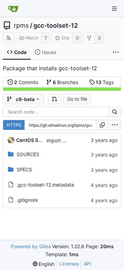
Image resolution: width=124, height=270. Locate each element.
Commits (26, 82)
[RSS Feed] (8, 38)
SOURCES (28, 154)
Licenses (69, 264)
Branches (65, 82)
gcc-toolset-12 (55, 25)
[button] (54, 99)
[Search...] (114, 112)
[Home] (13, 8)
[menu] (114, 125)
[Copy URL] (102, 125)
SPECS (24, 169)
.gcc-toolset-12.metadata (45, 185)
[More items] (115, 52)
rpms (21, 25)
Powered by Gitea (31, 246)
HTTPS (14, 125)
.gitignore (27, 200)
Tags (105, 82)
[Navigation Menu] (114, 8)
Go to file (77, 99)
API (87, 264)
